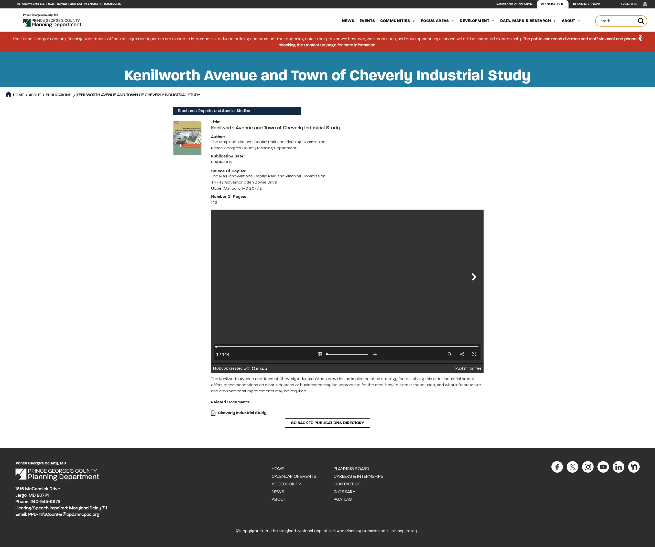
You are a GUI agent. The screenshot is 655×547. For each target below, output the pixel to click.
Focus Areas (435, 21)
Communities (395, 21)
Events (367, 21)
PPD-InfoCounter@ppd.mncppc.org (63, 514)
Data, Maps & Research (525, 21)
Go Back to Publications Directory (327, 423)
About (568, 21)
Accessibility (286, 484)
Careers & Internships (359, 476)
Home (18, 95)
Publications (58, 95)
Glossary (344, 491)
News (348, 21)
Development (474, 21)
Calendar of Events (294, 476)
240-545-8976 (45, 501)
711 (104, 508)
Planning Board (586, 4)
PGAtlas (343, 499)
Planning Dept (553, 4)
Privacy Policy (404, 531)
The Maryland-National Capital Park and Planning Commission (68, 4)
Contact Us (347, 484)
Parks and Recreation (514, 4)
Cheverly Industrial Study (242, 413)
